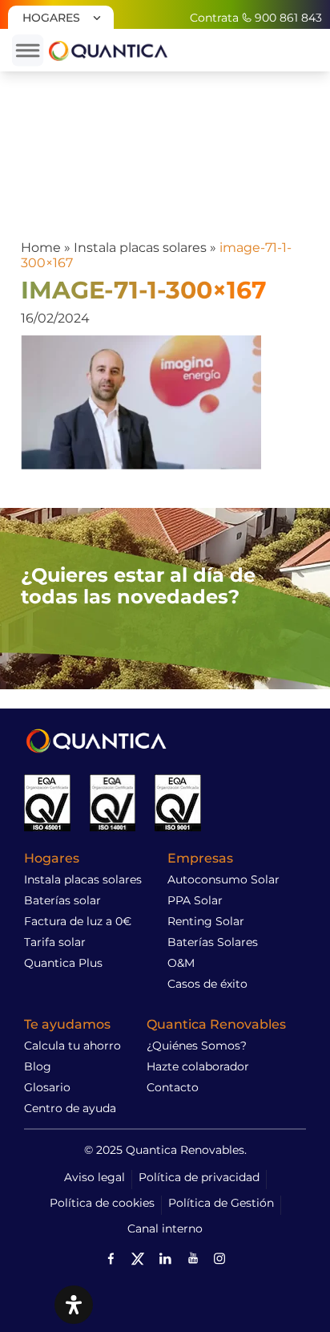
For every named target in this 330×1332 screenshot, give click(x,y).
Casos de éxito (207, 984)
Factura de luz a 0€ (77, 921)
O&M (181, 963)
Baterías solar (62, 900)
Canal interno (165, 1228)
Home (41, 247)
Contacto (173, 1087)
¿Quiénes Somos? (197, 1045)
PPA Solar (195, 900)
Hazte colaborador (198, 1066)
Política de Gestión (221, 1203)
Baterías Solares (212, 942)
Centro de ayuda (70, 1108)
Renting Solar (205, 921)
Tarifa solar (55, 942)
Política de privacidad (199, 1177)
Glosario (47, 1087)
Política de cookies (102, 1203)
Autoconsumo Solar (223, 879)
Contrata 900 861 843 (256, 17)
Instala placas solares (140, 247)
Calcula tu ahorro (72, 1045)
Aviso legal (94, 1177)
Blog (37, 1066)
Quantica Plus (63, 963)
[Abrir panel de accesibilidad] (73, 1304)
